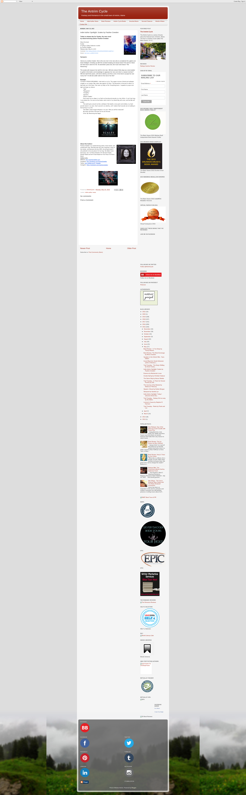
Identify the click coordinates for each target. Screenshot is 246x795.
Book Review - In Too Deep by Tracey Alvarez (153, 349)
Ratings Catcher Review (147, 66)
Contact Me (83, 24)
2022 (144, 311)
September (147, 336)
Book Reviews (106, 21)
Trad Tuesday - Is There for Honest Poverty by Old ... (154, 381)
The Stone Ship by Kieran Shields (154, 378)
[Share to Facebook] (120, 190)
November (147, 331)
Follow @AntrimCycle (146, 266)
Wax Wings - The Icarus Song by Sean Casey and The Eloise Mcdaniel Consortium (156, 483)
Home (82, 21)
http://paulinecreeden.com (93, 159)
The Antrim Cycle (94, 11)
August (146, 339)
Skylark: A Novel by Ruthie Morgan (154, 389)
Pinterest (143, 285)
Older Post (131, 248)
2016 (144, 324)
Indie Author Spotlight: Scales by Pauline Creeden (153, 370)
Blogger (134, 787)
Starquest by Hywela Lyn (151, 391)
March (146, 413)
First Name (144, 89)
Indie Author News (92, 21)
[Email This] (115, 190)
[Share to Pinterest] (122, 190)
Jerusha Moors (134, 21)
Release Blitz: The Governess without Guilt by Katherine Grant (156, 469)
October (146, 334)
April (145, 411)
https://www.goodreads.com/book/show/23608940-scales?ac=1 (100, 51)
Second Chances (147, 21)
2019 (144, 316)
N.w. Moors (157, 708)
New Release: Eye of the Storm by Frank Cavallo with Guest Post (156, 428)
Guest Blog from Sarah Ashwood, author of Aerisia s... (154, 361)
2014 (144, 417)
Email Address (146, 83)
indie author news (90, 192)
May (145, 346)
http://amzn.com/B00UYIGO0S (91, 53)
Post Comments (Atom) (96, 252)
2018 (144, 319)
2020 (144, 314)
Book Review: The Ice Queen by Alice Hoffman (155, 442)
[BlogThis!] (117, 190)
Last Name (144, 95)
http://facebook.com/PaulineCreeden (97, 161)
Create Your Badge (159, 711)
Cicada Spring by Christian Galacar (154, 376)
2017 (144, 321)
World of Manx (160, 21)
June (145, 344)
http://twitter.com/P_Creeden (93, 163)
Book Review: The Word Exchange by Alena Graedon (154, 353)
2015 (144, 327)
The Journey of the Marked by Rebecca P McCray (153, 385)
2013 (144, 419)
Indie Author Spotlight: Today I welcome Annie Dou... (153, 394)
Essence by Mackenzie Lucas (153, 373)
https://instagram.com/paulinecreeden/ (97, 165)
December (147, 329)
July (145, 341)
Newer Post (85, 248)
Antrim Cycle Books (119, 21)
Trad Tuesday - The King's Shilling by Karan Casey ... (154, 365)
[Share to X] (119, 190)
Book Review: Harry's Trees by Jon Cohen (156, 455)
